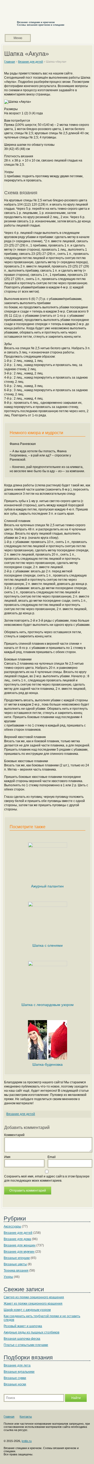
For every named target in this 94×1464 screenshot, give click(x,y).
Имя (7, 1157)
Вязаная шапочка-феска (22, 1339)
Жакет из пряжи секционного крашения (33, 1303)
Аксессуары (12, 1226)
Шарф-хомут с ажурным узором (27, 1310)
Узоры (8, 1277)
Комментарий (14, 1135)
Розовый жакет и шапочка (23, 1326)
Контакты (26, 1416)
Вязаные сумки (15, 1378)
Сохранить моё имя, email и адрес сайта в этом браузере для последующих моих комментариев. (47, 1178)
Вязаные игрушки (17, 1258)
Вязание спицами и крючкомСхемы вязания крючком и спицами (40, 23)
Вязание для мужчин (19, 1251)
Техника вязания (16, 1270)
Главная (9, 1416)
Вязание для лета (17, 1365)
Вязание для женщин (20, 1245)
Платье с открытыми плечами (26, 1345)
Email (52, 1157)
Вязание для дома (17, 1239)
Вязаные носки (15, 1384)
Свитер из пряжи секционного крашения (34, 1297)
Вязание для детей (20, 1114)
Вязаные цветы (15, 1264)
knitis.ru (27, 1441)
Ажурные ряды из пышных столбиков (31, 1332)
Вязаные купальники (19, 1372)
